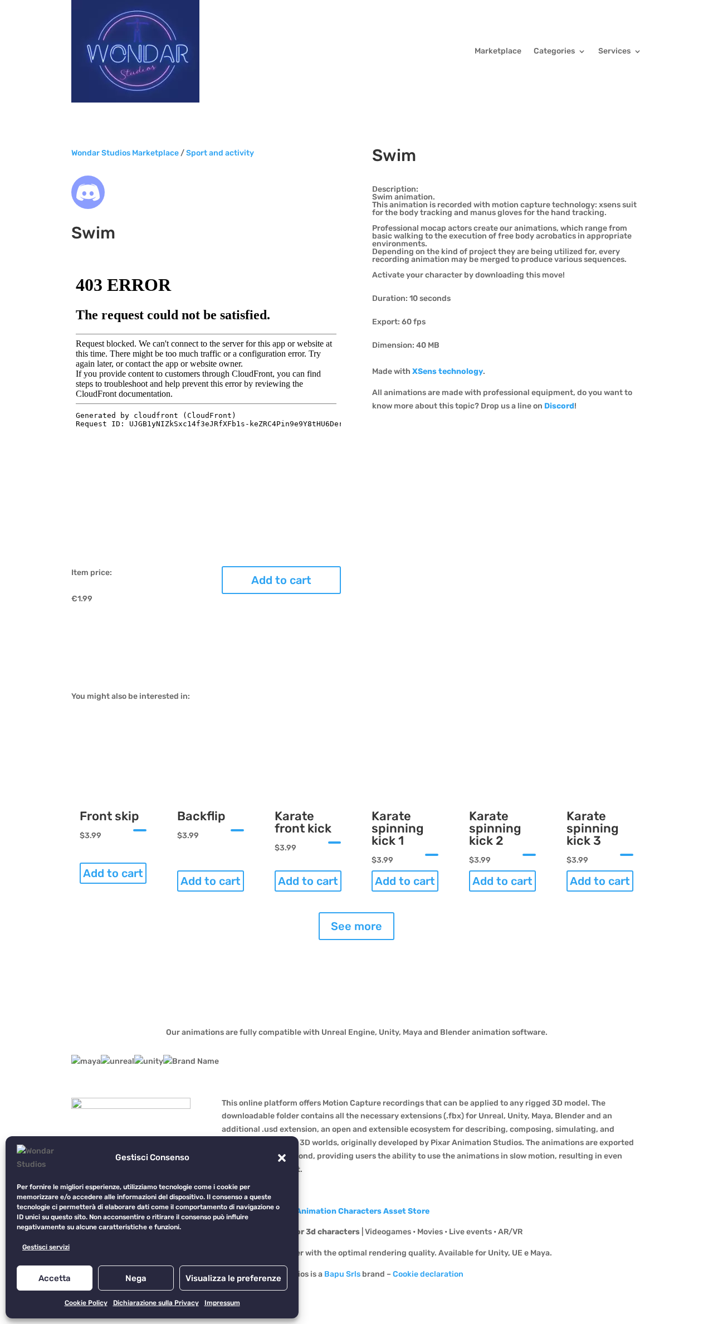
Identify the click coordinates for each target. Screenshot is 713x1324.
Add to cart (281, 580)
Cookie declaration (428, 1274)
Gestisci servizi (46, 1247)
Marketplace (498, 51)
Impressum (222, 1303)
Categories (554, 51)
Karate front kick (303, 822)
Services (614, 51)
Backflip (201, 816)
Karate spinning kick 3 (593, 828)
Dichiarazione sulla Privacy (156, 1303)
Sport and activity (220, 153)
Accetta (54, 1278)
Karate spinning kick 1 (398, 828)
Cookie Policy (86, 1303)
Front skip (109, 816)
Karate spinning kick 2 (495, 828)
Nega (135, 1278)
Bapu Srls (342, 1274)
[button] (281, 1158)
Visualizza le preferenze (233, 1278)
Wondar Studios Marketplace (125, 153)
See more (356, 926)
